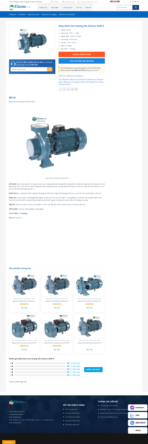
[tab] (12, 98)
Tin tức (79, 8)
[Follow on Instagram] (133, 2)
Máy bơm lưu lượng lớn (67, 14)
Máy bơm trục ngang (49, 14)
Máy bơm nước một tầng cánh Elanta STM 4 (89, 343)
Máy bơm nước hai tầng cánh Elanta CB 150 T (24, 343)
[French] (114, 1)
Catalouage (68, 8)
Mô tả (12, 97)
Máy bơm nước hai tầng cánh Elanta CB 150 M (56, 343)
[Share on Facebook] (60, 89)
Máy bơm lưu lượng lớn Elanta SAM (76, 82)
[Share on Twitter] (64, 89)
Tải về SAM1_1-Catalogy (18, 213)
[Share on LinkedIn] (76, 89)
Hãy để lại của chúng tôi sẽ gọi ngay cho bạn (34, 63)
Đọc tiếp (24, 308)
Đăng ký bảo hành (93, 70)
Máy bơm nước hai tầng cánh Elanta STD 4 (89, 301)
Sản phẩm (54, 8)
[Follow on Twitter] (135, 2)
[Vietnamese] (118, 1)
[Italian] (116, 1)
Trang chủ (12, 14)
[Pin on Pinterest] (72, 89)
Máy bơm (65, 79)
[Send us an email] (138, 2)
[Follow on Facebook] (130, 2)
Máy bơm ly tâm (33, 14)
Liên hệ (88, 8)
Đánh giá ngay (93, 369)
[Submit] (136, 7)
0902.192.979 (79, 70)
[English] (111, 1)
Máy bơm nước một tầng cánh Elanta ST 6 (57, 301)
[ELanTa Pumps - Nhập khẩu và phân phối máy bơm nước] (21, 7)
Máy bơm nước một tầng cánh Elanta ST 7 (24, 301)
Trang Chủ (43, 8)
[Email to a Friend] (68, 89)
